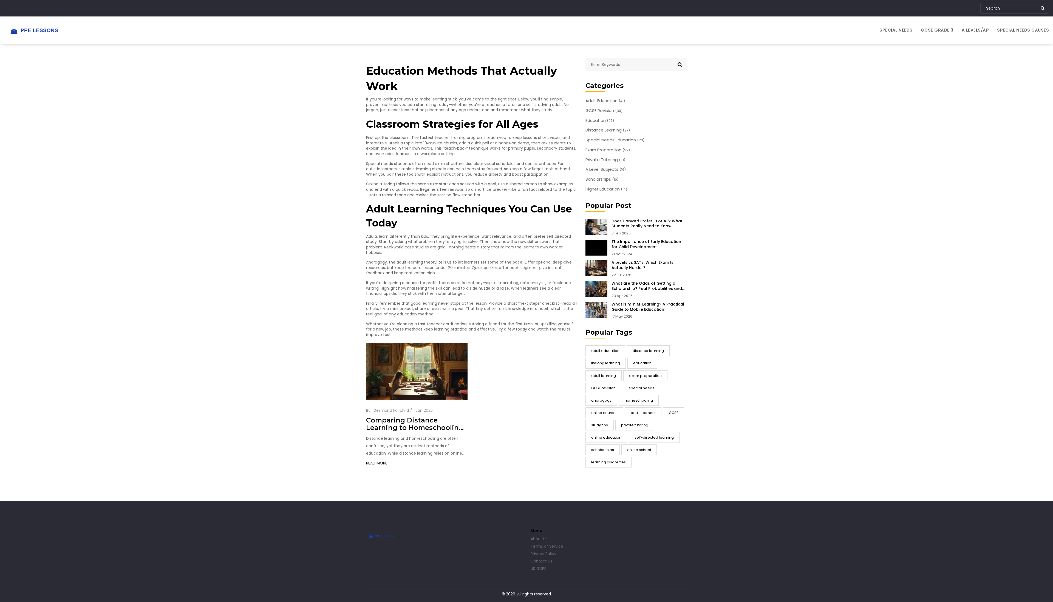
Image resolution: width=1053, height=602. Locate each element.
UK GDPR (539, 568)
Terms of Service (547, 546)
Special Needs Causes (1023, 30)
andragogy (601, 400)
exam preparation (645, 375)
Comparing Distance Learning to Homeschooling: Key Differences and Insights (416, 424)
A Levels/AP (975, 30)
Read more (376, 463)
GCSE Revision (603, 110)
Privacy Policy (543, 553)
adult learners (643, 412)
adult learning (603, 375)
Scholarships (601, 179)
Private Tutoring (605, 160)
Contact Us (541, 561)
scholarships (602, 449)
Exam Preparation (607, 150)
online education (606, 437)
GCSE (673, 412)
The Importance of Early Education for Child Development (646, 244)
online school (639, 449)
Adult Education (605, 101)
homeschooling (639, 400)
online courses (604, 412)
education (642, 363)
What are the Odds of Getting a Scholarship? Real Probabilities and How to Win (647, 286)
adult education (605, 350)
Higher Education (606, 189)
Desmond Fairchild (391, 410)
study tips (599, 425)
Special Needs (896, 30)
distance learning (648, 350)
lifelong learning (605, 363)
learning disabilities (608, 462)
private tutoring (634, 425)
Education (599, 120)
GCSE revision (603, 388)
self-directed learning (654, 437)
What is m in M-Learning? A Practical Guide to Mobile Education (648, 307)
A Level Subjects (605, 169)
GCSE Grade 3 (937, 30)
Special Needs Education (614, 140)
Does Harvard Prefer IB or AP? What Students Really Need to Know (647, 224)
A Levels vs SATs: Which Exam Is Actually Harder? (642, 265)
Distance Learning (607, 130)
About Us (539, 539)
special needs (641, 388)
